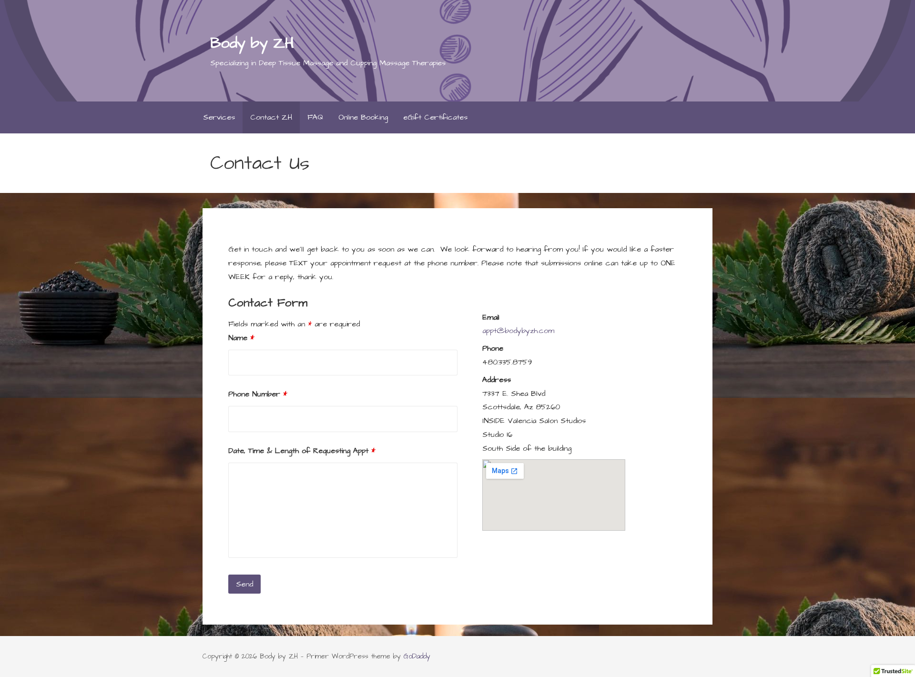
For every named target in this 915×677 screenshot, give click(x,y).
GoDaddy (417, 656)
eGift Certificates (435, 117)
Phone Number (257, 394)
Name (241, 338)
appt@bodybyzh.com (518, 330)
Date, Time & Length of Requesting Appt (301, 450)
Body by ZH (251, 43)
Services (219, 117)
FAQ (315, 117)
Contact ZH (271, 117)
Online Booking (363, 117)
